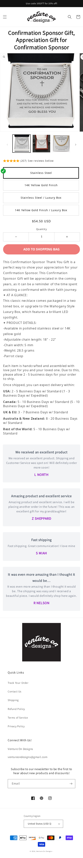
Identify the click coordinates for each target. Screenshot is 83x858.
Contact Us (14, 691)
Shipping (13, 700)
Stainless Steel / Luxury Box (41, 197)
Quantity (41, 229)
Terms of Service (18, 717)
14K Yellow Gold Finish (41, 185)
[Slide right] (75, 144)
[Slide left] (7, 144)
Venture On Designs (44, 851)
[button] (5, 17)
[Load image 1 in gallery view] (21, 144)
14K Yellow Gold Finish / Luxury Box (41, 210)
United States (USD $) (39, 823)
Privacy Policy (16, 726)
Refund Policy (16, 709)
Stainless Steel (41, 173)
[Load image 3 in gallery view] (61, 144)
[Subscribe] (71, 783)
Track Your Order (18, 683)
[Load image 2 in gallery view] (41, 144)
